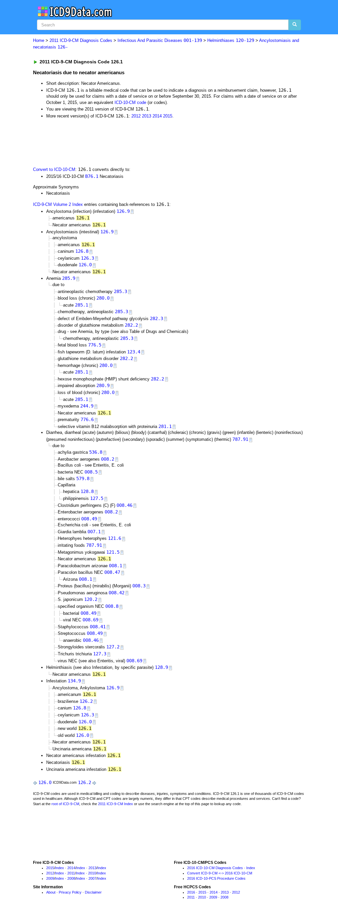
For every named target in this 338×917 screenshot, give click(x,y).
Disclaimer (93, 892)
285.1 (81, 305)
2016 (191, 892)
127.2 (112, 646)
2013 (146, 116)
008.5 (91, 472)
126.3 (87, 258)
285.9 (68, 278)
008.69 (90, 619)
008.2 (107, 459)
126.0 (85, 264)
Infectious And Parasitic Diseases (160, 40)
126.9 (123, 211)
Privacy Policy (70, 892)
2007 (92, 878)
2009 (50, 878)
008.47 (112, 572)
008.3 (139, 585)
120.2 (90, 599)
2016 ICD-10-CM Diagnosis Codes (215, 868)
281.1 (165, 426)
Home (38, 40)
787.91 (240, 439)
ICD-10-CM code (130, 102)
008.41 (98, 626)
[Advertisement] (151, 142)
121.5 (112, 552)
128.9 (161, 667)
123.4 (133, 351)
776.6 (87, 419)
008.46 (124, 505)
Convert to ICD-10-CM (54, 169)
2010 (92, 873)
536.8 (95, 452)
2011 (71, 873)
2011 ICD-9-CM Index (115, 804)
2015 (167, 116)
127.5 (96, 498)
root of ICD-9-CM (65, 804)
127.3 (99, 653)
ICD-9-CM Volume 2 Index (58, 204)
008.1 (115, 565)
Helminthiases (230, 40)
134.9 (74, 680)
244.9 (86, 406)
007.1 (94, 531)
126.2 (86, 701)
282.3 (156, 318)
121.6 (114, 538)
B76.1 (91, 176)
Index (59, 868)
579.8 (82, 478)
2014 (157, 116)
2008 (71, 878)
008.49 (89, 518)
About (50, 892)
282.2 (131, 325)
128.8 (87, 491)
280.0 (103, 298)
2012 (136, 116)
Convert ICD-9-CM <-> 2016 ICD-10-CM (219, 873)
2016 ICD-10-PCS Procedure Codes (216, 878)
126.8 (81, 251)
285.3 (120, 291)
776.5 (94, 344)
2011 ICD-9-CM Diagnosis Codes (81, 40)
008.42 (116, 592)
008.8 (111, 606)
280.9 (103, 385)
